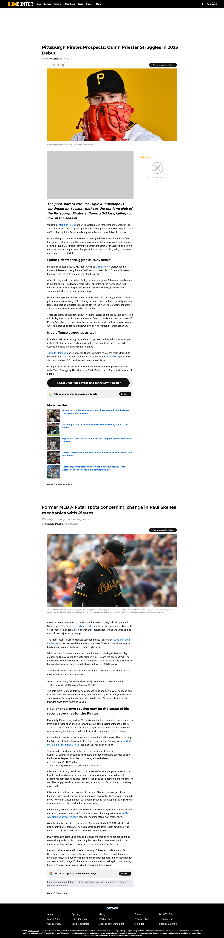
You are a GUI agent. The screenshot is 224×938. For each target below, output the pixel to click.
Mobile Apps (53, 919)
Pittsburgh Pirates (66, 224)
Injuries (89, 4)
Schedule (58, 4)
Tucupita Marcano (56, 353)
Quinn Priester (103, 266)
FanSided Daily (79, 919)
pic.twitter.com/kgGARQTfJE (108, 681)
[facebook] (202, 4)
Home (50, 484)
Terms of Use (166, 919)
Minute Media (33, 931)
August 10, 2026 (90, 765)
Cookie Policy (54, 923)
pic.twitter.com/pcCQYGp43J (62, 762)
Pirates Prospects (64, 484)
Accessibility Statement (111, 923)
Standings (70, 4)
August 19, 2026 (88, 685)
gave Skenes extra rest (86, 626)
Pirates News (62, 893)
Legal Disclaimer (80, 923)
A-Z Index (139, 923)
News (38, 4)
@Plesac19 (53, 670)
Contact (138, 914)
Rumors (47, 4)
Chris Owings (114, 356)
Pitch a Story (105, 919)
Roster (81, 4)
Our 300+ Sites (166, 914)
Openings (76, 914)
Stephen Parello (54, 524)
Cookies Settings (168, 923)
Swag (102, 914)
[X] (208, 4)
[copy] (63, 65)
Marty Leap (51, 59)
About (50, 914)
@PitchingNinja (63, 754)
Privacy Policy (141, 919)
